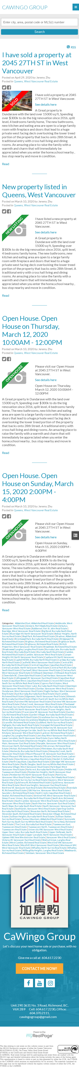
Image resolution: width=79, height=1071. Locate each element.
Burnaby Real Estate (25, 652)
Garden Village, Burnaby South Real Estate (51, 714)
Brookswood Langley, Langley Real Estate (23, 649)
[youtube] (39, 983)
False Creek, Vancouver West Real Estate (42, 704)
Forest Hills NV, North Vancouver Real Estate (25, 709)
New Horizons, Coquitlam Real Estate (33, 759)
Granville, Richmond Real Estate (19, 722)
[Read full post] (17, 101)
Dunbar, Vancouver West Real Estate (55, 688)
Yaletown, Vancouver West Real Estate (44, 853)
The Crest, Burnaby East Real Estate (33, 824)
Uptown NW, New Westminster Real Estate (24, 837)
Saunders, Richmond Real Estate (18, 793)
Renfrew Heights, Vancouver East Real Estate (44, 785)
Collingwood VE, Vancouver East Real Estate (36, 678)
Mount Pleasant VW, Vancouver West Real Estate (27, 756)
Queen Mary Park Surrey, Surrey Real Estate (25, 780)
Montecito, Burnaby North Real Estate (29, 751)
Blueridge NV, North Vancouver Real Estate (32, 633)
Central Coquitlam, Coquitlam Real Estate (51, 665)
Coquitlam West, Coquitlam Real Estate (29, 680)
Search (39, 32)
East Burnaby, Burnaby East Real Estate (35, 693)
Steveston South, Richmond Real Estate (22, 813)
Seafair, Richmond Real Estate (17, 795)
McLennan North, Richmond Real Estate (22, 746)
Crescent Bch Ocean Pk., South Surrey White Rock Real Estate (38, 682)
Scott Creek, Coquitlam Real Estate (53, 793)
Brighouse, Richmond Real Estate (42, 644)
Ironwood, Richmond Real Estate (57, 725)
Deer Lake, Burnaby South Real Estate (45, 686)
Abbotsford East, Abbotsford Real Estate (34, 623)
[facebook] (28, 983)
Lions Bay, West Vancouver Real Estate (55, 735)
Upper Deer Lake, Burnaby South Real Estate (25, 832)
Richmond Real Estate (55, 787)
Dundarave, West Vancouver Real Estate (22, 691)
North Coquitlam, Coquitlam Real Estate (30, 761)
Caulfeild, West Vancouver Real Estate (40, 662)
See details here (46, 104)
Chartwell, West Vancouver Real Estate (41, 670)
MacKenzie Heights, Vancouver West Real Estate (51, 740)
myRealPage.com (39, 1036)
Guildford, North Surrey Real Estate (55, 722)
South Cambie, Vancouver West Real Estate (37, 800)
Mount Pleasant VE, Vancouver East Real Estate (50, 753)
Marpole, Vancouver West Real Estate (56, 743)
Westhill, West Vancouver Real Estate (40, 845)
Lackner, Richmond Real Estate (57, 733)
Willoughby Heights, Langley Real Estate (43, 850)
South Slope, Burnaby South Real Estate (22, 806)
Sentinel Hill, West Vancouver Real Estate (54, 795)
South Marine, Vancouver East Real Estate (53, 803)
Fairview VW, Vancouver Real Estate (33, 701)
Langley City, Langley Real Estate (18, 735)
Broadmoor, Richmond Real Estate (60, 646)
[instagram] (50, 983)
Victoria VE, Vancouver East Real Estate (21, 840)
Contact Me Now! (39, 968)
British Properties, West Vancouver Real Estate (34, 645)
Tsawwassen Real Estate (14, 829)
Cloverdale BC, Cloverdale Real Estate (22, 675)
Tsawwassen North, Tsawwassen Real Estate (50, 827)
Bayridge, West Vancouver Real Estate (21, 631)
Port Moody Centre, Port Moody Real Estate (53, 777)
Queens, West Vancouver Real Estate (36, 81)
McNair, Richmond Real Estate (25, 748)
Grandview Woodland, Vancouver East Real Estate (52, 719)
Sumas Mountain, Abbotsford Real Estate (42, 819)
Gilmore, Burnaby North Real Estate (20, 717)
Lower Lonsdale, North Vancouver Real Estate (25, 738)
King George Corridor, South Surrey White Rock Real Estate (45, 730)
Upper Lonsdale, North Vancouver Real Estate (49, 834)
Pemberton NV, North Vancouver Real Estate (32, 774)
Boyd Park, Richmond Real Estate (38, 636)
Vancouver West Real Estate (61, 837)
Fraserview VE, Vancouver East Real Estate (44, 712)
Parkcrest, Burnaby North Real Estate (45, 769)
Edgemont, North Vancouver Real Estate (45, 696)
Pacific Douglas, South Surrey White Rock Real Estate (47, 764)
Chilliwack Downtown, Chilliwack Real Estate (54, 672)
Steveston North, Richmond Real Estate (50, 811)
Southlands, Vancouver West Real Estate (35, 808)
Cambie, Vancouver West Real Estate (44, 654)
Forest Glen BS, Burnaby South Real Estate (55, 706)
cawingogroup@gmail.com (38, 1017)
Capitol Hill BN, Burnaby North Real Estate (36, 659)
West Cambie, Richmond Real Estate (28, 842)
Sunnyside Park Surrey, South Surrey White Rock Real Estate (38, 820)
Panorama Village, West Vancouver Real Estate (25, 766)
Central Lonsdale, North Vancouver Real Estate (26, 667)
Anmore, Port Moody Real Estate (42, 625)
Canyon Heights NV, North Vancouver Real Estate (36, 655)
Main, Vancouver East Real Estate (19, 743)
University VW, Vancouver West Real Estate (50, 829)
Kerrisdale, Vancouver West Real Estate (22, 727)
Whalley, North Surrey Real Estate (49, 847)
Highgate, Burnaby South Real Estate (21, 725)
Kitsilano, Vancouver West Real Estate (21, 733)
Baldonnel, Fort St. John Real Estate (50, 628)
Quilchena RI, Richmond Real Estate (33, 782)
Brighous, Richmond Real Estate (41, 641)
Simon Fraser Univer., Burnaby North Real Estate (26, 798)
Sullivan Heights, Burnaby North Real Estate (32, 816)
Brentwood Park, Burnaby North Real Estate (37, 639)
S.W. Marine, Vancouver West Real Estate (49, 790)
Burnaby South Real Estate (50, 652)
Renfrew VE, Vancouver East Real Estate (22, 787)
